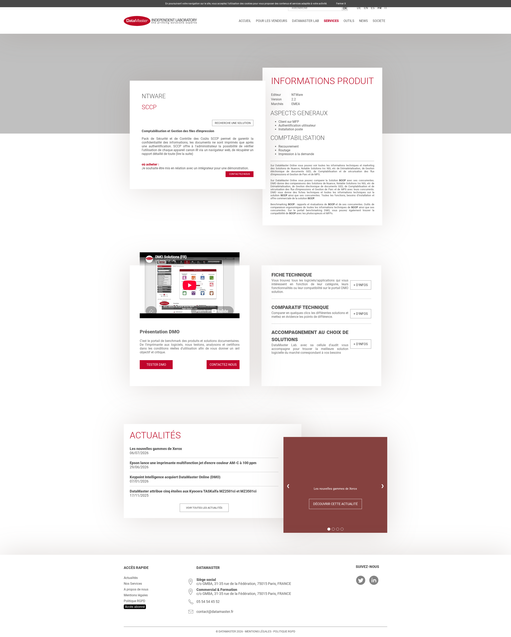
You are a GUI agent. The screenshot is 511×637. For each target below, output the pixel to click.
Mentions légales (136, 595)
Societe (379, 21)
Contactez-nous (239, 174)
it (385, 8)
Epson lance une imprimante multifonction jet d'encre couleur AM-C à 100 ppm (193, 463)
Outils (349, 21)
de (359, 8)
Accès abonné (135, 607)
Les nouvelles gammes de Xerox (156, 449)
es (373, 8)
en (366, 8)
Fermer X (341, 3)
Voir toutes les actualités (204, 507)
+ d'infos (361, 285)
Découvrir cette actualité (335, 504)
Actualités (131, 578)
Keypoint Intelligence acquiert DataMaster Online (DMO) (175, 477)
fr (379, 8)
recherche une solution (233, 123)
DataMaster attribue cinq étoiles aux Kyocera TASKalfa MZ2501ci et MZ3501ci (193, 491)
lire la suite (184, 154)
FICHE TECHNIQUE (291, 275)
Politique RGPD (134, 601)
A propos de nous (136, 589)
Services (331, 21)
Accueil (245, 21)
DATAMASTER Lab (305, 21)
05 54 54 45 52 (208, 601)
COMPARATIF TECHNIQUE (300, 307)
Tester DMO (156, 365)
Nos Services (133, 583)
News (363, 21)
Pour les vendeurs (271, 21)
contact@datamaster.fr (214, 611)
